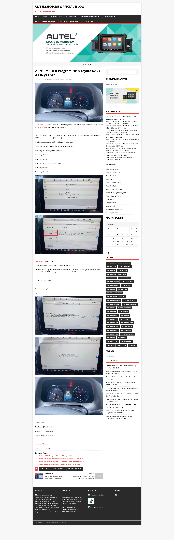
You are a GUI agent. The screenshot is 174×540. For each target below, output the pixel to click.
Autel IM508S (111, 274)
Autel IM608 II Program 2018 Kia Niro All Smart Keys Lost (59, 464)
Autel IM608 (122, 274)
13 (122, 238)
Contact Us (88, 21)
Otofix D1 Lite (121, 345)
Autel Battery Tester (112, 169)
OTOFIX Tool (110, 206)
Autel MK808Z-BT (112, 315)
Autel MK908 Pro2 (127, 323)
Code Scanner (110, 199)
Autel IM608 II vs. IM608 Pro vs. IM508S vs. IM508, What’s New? (61, 459)
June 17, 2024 (42, 80)
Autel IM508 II (122, 270)
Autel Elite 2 (111, 263)
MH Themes (62, 523)
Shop (45, 17)
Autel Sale (109, 179)
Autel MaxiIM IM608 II (75, 469)
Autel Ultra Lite (112, 341)
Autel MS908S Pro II (127, 334)
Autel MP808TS (127, 326)
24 (108, 245)
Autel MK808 (111, 308)
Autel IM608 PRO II (113, 285)
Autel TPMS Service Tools (45, 21)
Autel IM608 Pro (124, 278)
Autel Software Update (113, 182)
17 (108, 241)
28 (127, 245)
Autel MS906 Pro (112, 334)
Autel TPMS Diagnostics (114, 189)
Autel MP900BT (126, 330)
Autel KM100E (122, 289)
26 (118, 245)
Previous (29, 42)
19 (118, 241)
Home (37, 17)
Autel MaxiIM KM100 (113, 304)
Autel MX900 (111, 338)
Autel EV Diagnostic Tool (114, 172)
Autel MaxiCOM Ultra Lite (116, 297)
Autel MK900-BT (112, 319)
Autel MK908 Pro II (113, 326)
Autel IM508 (111, 270)
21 (127, 241)
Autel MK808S (111, 312)
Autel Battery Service (69, 21)
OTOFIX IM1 (132, 345)
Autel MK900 (125, 315)
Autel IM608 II (44, 469)
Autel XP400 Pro (126, 341)
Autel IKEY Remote (125, 267)
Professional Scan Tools (114, 209)
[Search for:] (122, 72)
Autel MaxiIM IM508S (129, 300)
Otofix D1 (110, 345)
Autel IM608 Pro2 (58, 469)
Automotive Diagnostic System (63, 17)
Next (144, 42)
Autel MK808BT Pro (124, 308)
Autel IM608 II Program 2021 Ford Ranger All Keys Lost (58, 456)
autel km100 (111, 289)
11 (113, 238)
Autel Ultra (122, 338)
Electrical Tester (111, 203)
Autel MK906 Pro (112, 323)
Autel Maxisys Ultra (130, 304)
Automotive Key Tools (90, 17)
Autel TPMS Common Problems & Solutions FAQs (122, 139)
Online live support (68, 507)
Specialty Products (112, 213)
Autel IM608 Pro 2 (127, 282)
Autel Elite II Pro (124, 263)
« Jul (107, 253)
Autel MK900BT (125, 319)
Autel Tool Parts (111, 186)
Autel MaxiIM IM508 (113, 300)
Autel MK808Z (123, 312)
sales (50, 80)
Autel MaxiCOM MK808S (114, 293)
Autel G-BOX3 (111, 267)
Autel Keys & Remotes (113, 176)
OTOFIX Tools (110, 17)
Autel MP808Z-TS (112, 330)
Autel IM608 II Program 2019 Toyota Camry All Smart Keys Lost (61, 461)
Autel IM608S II (126, 285)
